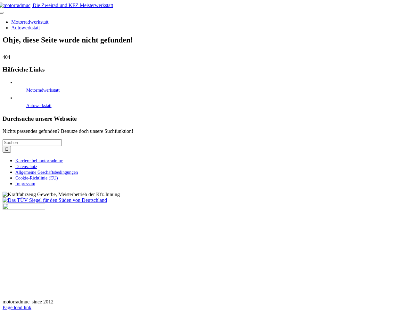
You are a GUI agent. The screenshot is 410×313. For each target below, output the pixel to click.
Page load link (17, 307)
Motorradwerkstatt (43, 90)
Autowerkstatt (39, 105)
